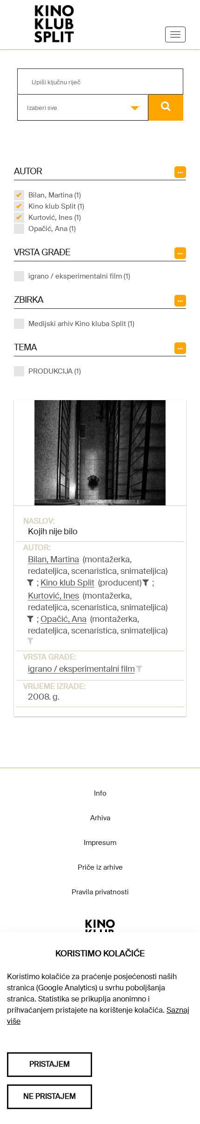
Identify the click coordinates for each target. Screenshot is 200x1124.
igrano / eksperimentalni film (81, 668)
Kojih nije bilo (53, 531)
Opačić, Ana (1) (52, 228)
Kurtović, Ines (53, 595)
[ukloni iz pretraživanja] (30, 583)
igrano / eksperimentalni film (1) (79, 276)
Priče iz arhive (100, 867)
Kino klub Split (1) (56, 206)
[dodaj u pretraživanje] (30, 641)
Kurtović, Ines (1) (54, 217)
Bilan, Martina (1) (54, 195)
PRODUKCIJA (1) (54, 371)
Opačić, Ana (63, 619)
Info (100, 793)
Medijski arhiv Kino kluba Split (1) (81, 323)
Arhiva (100, 818)
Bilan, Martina (53, 559)
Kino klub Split (67, 582)
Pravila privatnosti (100, 892)
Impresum (100, 842)
